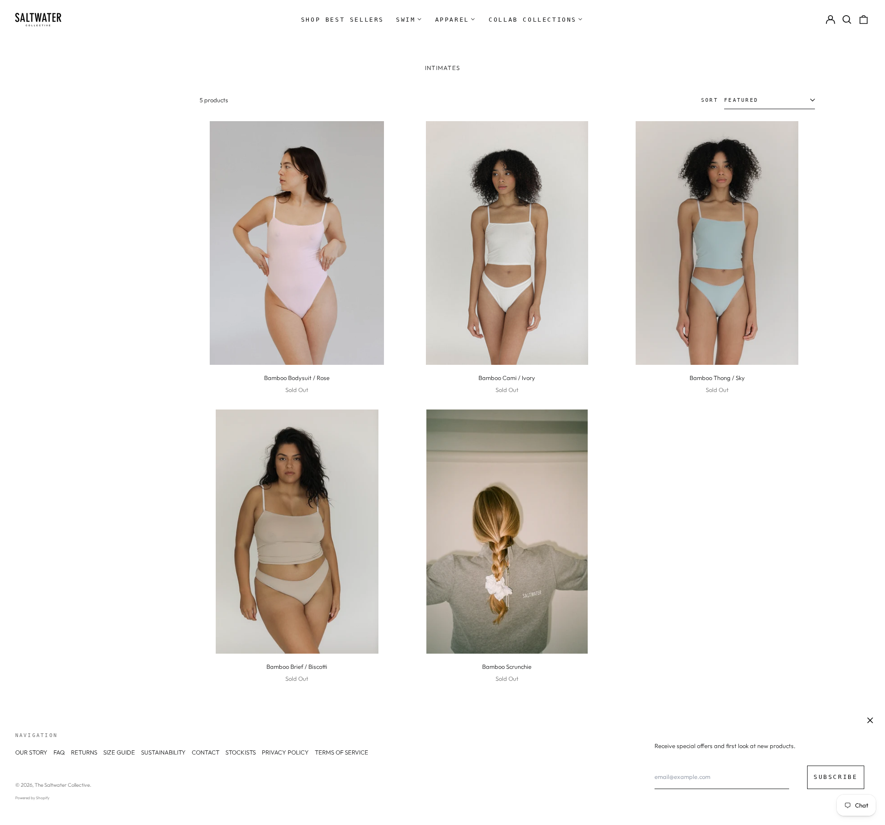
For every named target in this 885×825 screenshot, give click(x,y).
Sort (709, 100)
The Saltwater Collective (62, 785)
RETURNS (84, 752)
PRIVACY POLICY (285, 752)
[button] (847, 19)
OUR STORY (31, 752)
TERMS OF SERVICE (341, 752)
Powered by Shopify (32, 798)
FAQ (59, 752)
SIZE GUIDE (119, 752)
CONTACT (205, 752)
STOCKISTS (240, 752)
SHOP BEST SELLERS (342, 19)
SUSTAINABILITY (163, 752)
